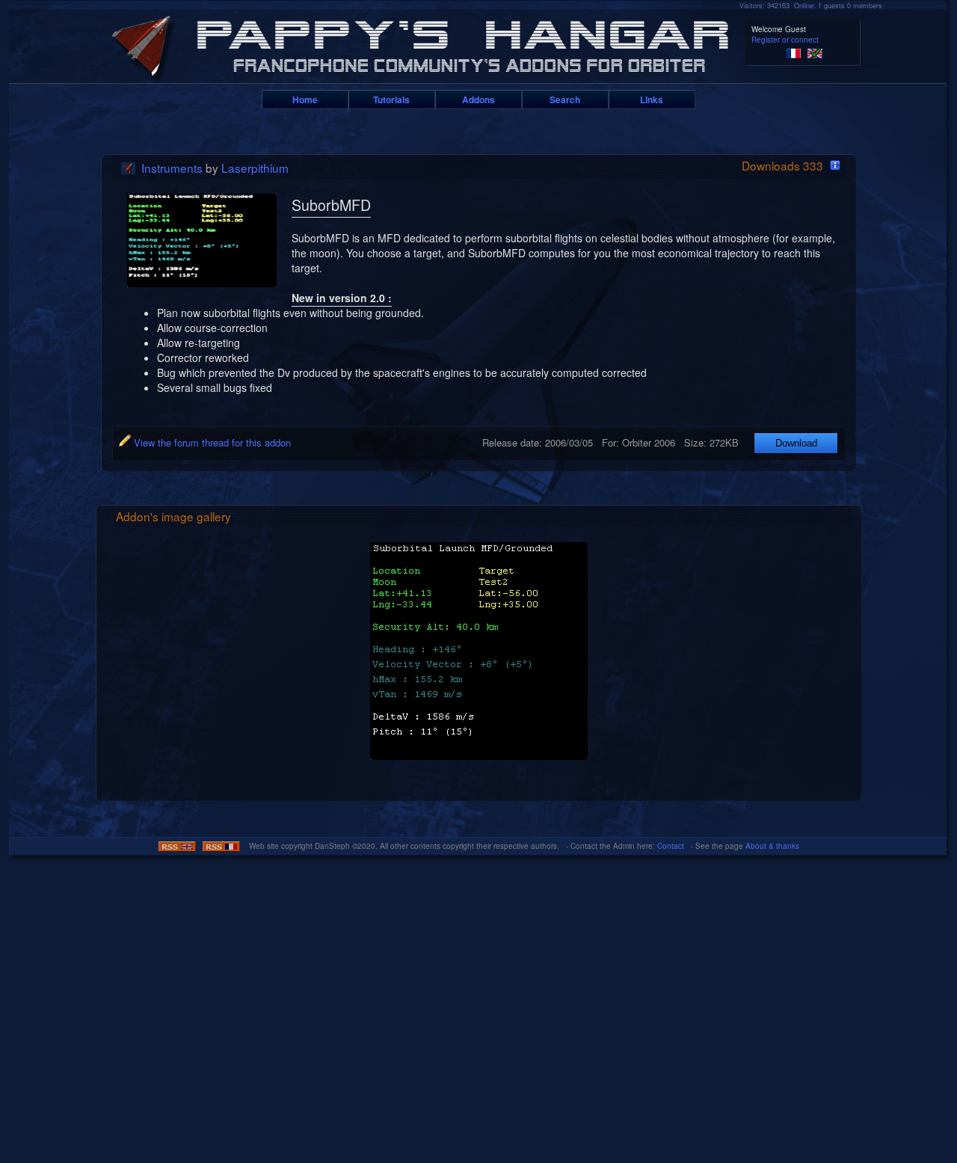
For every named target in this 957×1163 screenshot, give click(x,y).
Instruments (172, 167)
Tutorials (391, 99)
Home (305, 99)
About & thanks (772, 846)
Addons (478, 99)
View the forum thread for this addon (211, 442)
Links (651, 99)
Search (565, 99)
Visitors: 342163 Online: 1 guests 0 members (810, 5)
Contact (670, 846)
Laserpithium (255, 167)
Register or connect (785, 39)
